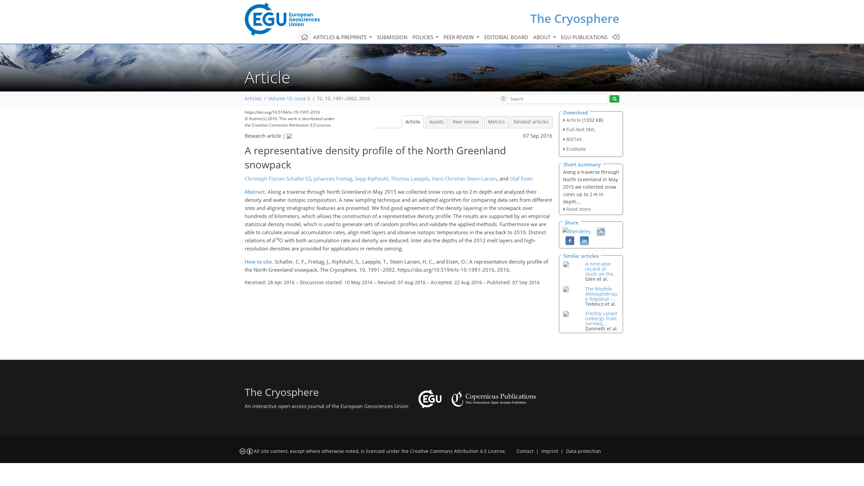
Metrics (496, 122)
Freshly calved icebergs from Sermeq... (601, 318)
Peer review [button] (459, 37)
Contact (525, 451)
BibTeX (574, 139)
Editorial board (506, 37)
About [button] (542, 37)
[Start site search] (614, 99)
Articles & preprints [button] (340, 37)
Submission (392, 37)
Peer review (466, 122)
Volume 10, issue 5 (289, 99)
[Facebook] (569, 240)
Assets (436, 122)
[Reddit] (600, 231)
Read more (578, 209)
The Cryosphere (574, 18)
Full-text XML (580, 129)
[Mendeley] (577, 230)
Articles (253, 99)
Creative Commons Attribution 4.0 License (457, 451)
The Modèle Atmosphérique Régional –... (601, 294)
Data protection (583, 451)
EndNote (576, 149)
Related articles (531, 122)
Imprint (549, 451)
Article (412, 122)
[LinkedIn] (584, 240)
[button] (503, 99)
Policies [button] (423, 37)
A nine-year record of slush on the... (601, 269)
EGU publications (584, 37)
